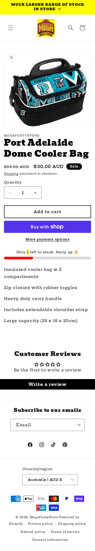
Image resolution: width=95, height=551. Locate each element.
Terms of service (65, 532)
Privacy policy (40, 524)
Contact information (50, 540)
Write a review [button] (47, 384)
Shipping (11, 173)
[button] (10, 28)
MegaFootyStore (44, 517)
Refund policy (33, 532)
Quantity (12, 182)
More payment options (47, 239)
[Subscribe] (78, 425)
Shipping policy (72, 524)
